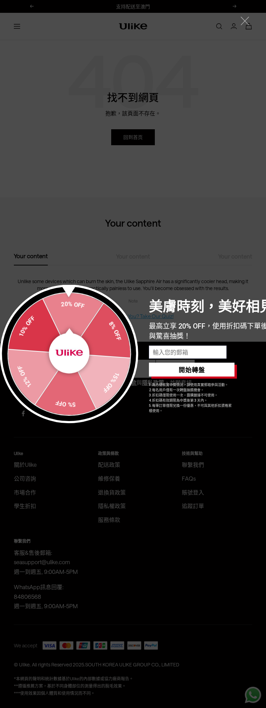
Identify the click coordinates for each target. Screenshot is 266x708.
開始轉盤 (192, 369)
